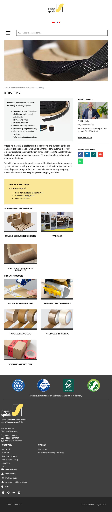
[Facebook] (3, 492)
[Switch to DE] (53, 22)
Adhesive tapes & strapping (22, 87)
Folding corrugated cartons (20, 236)
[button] (8, 33)
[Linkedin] (19, 492)
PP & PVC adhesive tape (57, 334)
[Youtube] (14, 492)
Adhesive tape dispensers (57, 303)
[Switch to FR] (59, 22)
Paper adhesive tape (20, 334)
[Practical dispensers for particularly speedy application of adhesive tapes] (57, 288)
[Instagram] (8, 492)
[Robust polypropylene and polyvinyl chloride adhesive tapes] (57, 318)
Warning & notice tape (20, 364)
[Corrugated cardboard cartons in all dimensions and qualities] (20, 221)
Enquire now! (85, 137)
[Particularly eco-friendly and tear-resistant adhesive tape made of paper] (20, 318)
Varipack (57, 236)
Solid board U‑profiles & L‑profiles (20, 269)
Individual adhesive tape (21, 303)
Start (6, 87)
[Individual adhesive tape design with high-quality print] (20, 288)
